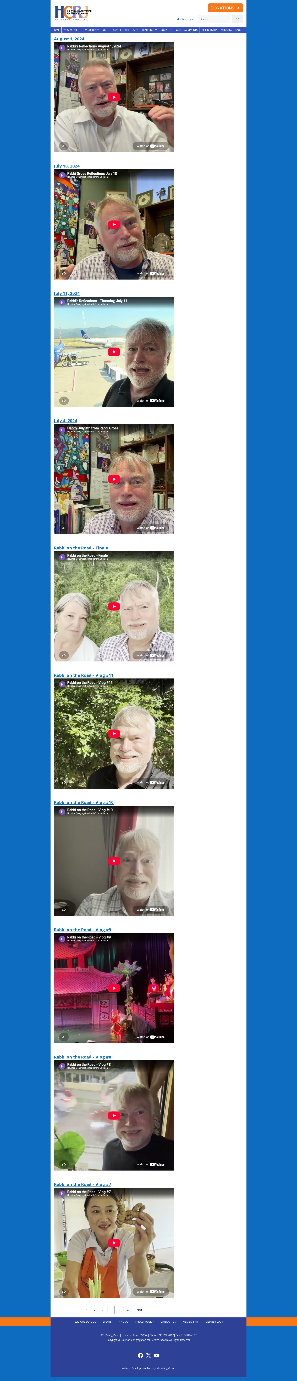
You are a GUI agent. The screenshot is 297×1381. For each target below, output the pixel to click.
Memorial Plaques (232, 29)
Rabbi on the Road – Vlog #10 (84, 802)
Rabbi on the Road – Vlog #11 (84, 675)
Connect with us (124, 29)
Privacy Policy (144, 1321)
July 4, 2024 (65, 420)
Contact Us (168, 1321)
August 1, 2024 (69, 39)
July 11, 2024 (67, 293)
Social (165, 29)
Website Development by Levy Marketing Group (148, 1368)
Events (107, 1321)
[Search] (237, 19)
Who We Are (70, 29)
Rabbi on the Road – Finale (81, 548)
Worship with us (95, 29)
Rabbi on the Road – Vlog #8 (82, 1057)
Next (139, 1309)
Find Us (123, 1321)
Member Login (185, 19)
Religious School (84, 1321)
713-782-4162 (166, 1335)
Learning (147, 29)
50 (127, 1309)
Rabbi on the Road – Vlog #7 (82, 1184)
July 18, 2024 (67, 166)
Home (55, 29)
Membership (209, 29)
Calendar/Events (187, 29)
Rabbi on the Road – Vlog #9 (82, 929)
